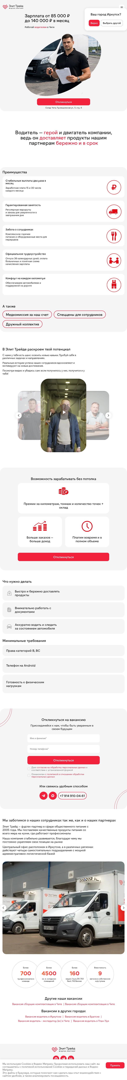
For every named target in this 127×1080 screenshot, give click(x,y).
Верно (94, 23)
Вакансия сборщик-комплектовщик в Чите (37, 1003)
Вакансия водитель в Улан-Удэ (91, 1020)
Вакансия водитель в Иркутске (43, 1016)
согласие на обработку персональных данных (61, 767)
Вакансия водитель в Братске (82, 1016)
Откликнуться (63, 101)
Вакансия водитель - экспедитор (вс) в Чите (44, 1020)
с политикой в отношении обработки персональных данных (57, 775)
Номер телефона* (39, 748)
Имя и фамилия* (38, 738)
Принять (115, 1065)
